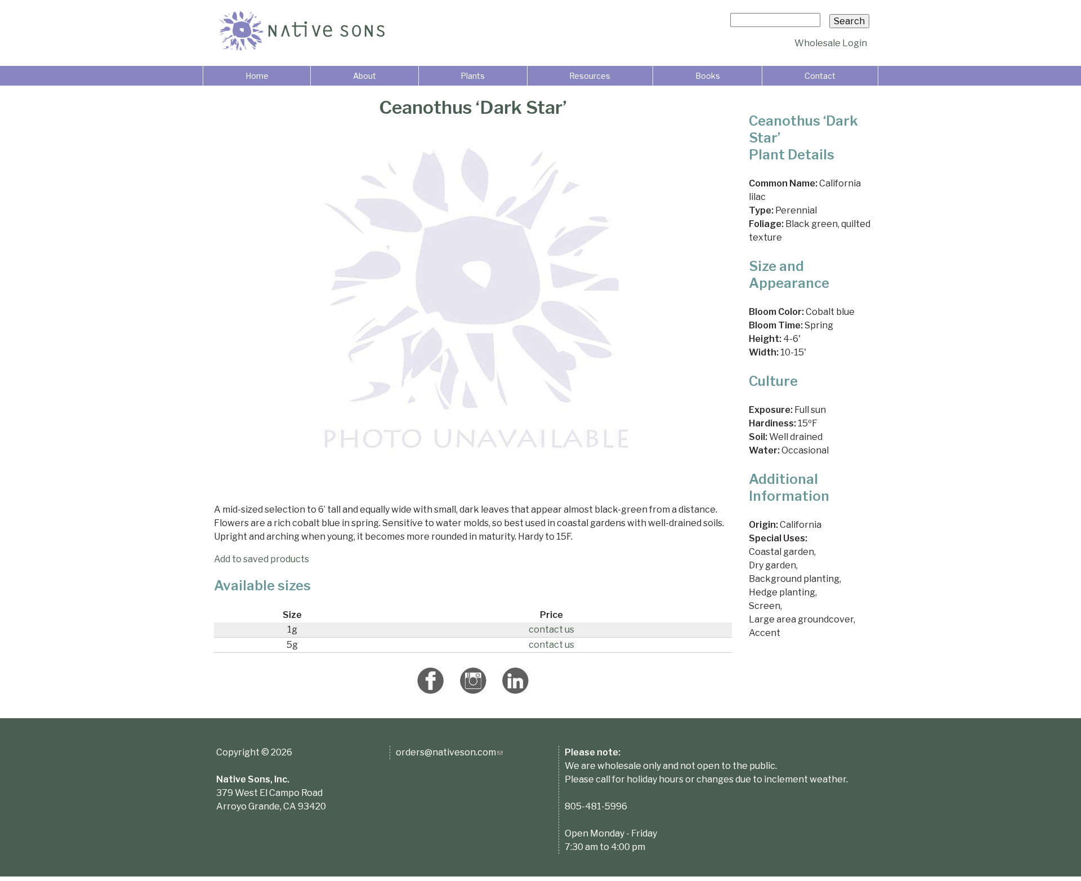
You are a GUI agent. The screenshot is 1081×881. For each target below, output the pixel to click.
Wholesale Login (830, 43)
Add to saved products (261, 559)
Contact (820, 76)
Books (707, 76)
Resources (589, 76)
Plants (473, 76)
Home (257, 76)
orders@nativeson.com (449, 752)
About (364, 76)
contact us (551, 629)
